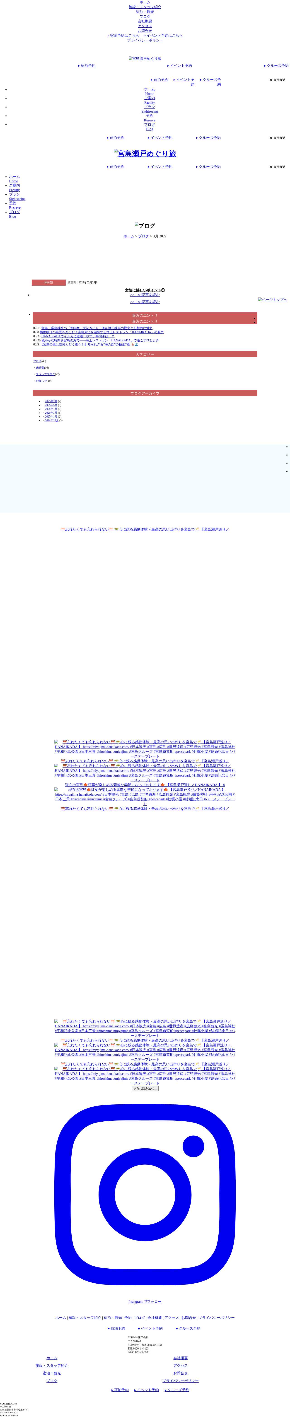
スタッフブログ (45, 374)
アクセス (145, 26)
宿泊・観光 (145, 12)
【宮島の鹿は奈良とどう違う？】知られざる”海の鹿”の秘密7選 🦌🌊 (89, 344)
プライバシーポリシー (145, 40)
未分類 (40, 367)
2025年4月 (51, 408)
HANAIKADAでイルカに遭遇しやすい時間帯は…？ (78, 336)
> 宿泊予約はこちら (123, 35)
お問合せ (145, 31)
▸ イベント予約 (179, 66)
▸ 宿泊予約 (86, 66)
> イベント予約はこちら (163, 35)
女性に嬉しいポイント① (145, 290)
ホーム (145, 2)
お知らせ (41, 380)
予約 (128, 1318)
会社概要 (145, 21)
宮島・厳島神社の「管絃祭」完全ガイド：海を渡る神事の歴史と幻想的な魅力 (96, 328)
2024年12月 (52, 420)
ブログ (145, 16)
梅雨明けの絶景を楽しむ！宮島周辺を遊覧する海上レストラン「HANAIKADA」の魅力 (102, 332)
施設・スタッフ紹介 (145, 7)
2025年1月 (51, 416)
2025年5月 (51, 405)
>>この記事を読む (145, 295)
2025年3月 (51, 412)
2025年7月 (51, 401)
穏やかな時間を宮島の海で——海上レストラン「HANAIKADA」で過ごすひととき (100, 340)
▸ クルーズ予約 (276, 66)
